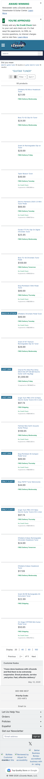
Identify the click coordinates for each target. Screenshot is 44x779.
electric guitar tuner (8, 65)
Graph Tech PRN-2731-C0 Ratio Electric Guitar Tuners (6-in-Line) (30, 399)
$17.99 (21, 571)
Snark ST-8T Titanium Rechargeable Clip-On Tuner (28, 343)
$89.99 (21, 291)
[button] (3, 45)
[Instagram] (22, 744)
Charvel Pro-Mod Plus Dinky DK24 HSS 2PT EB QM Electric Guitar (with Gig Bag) (29, 372)
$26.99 (21, 347)
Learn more (23, 37)
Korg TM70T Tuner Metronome (29, 482)
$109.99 (22, 263)
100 (36, 649)
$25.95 (22, 235)
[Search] (40, 53)
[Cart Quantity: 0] (31, 45)
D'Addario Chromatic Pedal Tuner (30, 314)
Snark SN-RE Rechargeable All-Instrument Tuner (29, 595)
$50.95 (21, 627)
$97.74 (21, 403)
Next (34, 656)
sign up (36, 736)
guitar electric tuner (32, 65)
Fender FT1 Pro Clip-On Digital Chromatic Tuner (29, 231)
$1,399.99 (23, 377)
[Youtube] (38, 744)
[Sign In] (36, 45)
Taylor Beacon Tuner (25, 174)
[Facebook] (13, 744)
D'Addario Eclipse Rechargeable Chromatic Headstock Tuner (29, 539)
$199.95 (22, 431)
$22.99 (22, 599)
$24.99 (21, 121)
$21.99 (21, 94)
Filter (21, 77)
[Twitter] (30, 744)
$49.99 (21, 177)
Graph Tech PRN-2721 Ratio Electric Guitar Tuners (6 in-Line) (30, 511)
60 (29, 649)
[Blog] (5, 744)
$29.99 (21, 151)
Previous (12, 656)
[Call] (39, 45)
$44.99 (21, 485)
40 (22, 649)
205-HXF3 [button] (22, 697)
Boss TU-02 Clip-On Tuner (27, 117)
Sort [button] (31, 77)
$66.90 (21, 207)
